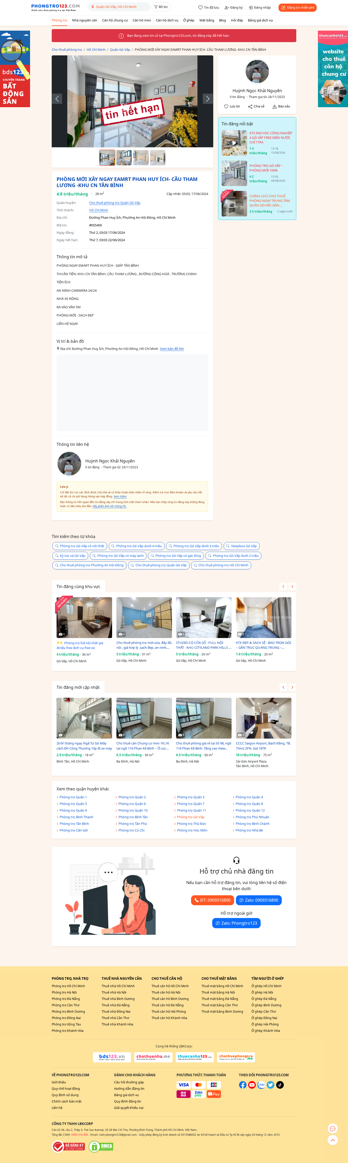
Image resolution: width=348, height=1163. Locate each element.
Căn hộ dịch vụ (167, 20)
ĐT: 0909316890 (215, 900)
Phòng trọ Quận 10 (133, 810)
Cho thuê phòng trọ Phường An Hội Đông (92, 565)
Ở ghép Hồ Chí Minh (266, 986)
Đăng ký (236, 7)
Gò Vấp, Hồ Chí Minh (72, 661)
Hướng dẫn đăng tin (129, 1088)
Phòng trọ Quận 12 (250, 810)
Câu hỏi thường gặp (129, 1082)
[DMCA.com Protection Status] (101, 1146)
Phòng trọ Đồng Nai (66, 1018)
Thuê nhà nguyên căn (122, 978)
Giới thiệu (59, 1082)
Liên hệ (57, 1108)
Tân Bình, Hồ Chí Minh (252, 766)
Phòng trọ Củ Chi (131, 830)
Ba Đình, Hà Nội (127, 761)
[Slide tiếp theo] (205, 98)
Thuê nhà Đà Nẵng (116, 1005)
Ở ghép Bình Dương (266, 1005)
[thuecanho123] (195, 1057)
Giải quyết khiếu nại (128, 1108)
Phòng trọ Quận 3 (190, 797)
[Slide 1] (107, 158)
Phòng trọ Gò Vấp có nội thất (82, 546)
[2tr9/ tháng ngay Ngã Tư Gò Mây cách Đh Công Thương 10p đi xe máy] (84, 718)
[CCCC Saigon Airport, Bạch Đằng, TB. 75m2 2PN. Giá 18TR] (263, 718)
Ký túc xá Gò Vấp (72, 555)
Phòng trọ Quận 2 (132, 797)
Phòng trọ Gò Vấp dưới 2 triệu (236, 555)
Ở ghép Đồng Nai (264, 1018)
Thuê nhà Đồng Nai (116, 1011)
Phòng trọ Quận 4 (249, 797)
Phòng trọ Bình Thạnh (76, 817)
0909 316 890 (79, 1134)
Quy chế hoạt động (66, 1088)
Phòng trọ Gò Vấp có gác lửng (178, 555)
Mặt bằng (206, 20)
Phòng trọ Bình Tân (133, 817)
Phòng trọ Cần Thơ (65, 1005)
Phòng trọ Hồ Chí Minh (68, 986)
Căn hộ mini (142, 20)
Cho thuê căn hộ (167, 978)
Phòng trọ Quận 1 (73, 797)
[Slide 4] (158, 158)
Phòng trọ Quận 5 (73, 803)
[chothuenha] (153, 1057)
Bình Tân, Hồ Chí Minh (73, 761)
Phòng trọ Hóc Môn (192, 830)
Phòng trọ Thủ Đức (191, 823)
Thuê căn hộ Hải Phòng (169, 1011)
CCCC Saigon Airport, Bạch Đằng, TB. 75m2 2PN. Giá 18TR (263, 746)
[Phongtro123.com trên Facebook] (243, 1087)
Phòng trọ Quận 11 (191, 810)
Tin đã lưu (211, 7)
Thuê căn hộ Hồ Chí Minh (170, 986)
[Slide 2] (124, 158)
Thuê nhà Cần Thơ (115, 1018)
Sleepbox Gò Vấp (244, 546)
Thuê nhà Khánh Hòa (117, 1024)
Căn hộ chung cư (115, 20)
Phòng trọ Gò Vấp (190, 817)
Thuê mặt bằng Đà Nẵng (220, 999)
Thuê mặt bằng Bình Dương (222, 1011)
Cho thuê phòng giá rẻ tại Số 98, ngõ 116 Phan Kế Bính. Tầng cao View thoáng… (203, 746)
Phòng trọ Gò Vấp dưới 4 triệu (139, 546)
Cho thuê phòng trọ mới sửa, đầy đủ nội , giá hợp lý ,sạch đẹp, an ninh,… (144, 645)
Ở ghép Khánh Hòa (265, 1031)
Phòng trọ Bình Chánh (253, 823)
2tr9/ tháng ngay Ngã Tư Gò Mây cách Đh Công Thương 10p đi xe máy (84, 746)
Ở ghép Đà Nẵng (263, 999)
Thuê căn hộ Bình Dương (170, 999)
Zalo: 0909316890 (261, 900)
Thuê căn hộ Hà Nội (166, 992)
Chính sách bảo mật (66, 1101)
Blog (222, 20)
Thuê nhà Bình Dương (118, 999)
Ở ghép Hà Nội (262, 992)
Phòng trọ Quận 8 (249, 803)
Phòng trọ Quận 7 (190, 803)
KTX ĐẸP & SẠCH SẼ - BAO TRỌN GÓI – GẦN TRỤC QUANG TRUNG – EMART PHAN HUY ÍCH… (263, 645)
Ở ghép (188, 20)
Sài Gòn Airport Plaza (251, 761)
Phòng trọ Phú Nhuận (252, 817)
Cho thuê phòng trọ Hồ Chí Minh (223, 565)
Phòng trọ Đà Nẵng (66, 999)
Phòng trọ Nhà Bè (249, 830)
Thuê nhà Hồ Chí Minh (118, 986)
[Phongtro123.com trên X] (270, 1087)
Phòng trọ (59, 20)
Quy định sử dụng (65, 1095)
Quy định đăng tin (127, 1101)
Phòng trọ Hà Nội (64, 992)
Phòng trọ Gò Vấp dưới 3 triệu (196, 546)
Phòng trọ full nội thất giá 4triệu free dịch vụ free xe (80, 645)
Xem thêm (120, 496)
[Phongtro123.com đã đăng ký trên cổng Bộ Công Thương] (68, 1146)
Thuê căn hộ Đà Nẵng (168, 1005)
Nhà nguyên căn (84, 20)
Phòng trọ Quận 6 (132, 803)
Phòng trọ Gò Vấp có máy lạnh (120, 555)
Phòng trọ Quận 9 (73, 810)
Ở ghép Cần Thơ (263, 1011)
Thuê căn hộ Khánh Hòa (169, 1018)
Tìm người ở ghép (267, 978)
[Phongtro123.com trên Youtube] (252, 1087)
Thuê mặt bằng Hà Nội (218, 992)
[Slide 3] (141, 158)
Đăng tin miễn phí (300, 7)
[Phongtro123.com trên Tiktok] (280, 1087)
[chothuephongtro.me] (236, 1057)
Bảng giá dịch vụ (260, 20)
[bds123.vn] (112, 1057)
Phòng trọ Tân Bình (74, 823)
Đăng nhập (262, 7)
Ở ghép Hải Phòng (265, 1024)
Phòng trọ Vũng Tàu (66, 1024)
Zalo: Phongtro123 (239, 923)
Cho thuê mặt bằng (219, 978)
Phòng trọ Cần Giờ (74, 830)
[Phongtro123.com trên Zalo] (261, 1087)
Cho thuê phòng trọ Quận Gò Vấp (114, 202)
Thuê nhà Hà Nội (114, 992)
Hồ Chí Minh (98, 210)
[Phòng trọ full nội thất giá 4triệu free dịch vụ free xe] (84, 617)
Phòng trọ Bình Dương (68, 1011)
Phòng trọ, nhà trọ (70, 978)
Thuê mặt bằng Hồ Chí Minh (222, 986)
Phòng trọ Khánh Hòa (68, 1031)
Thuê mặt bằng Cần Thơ (220, 1005)
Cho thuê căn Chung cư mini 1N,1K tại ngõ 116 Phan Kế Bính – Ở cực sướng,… (142, 746)
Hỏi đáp (237, 20)
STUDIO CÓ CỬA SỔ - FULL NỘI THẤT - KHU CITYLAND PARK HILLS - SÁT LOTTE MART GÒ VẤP (203, 645)
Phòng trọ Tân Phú (132, 823)
